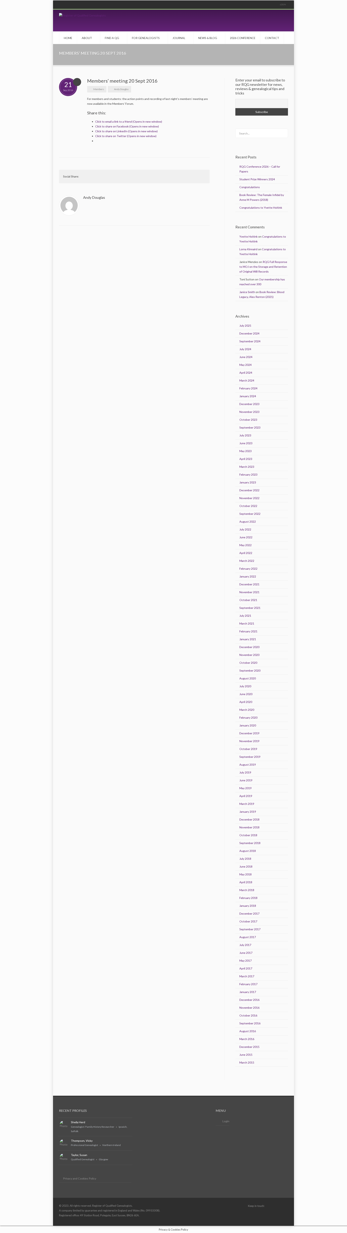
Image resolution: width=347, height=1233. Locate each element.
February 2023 (248, 474)
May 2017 (245, 960)
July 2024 (245, 349)
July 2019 (245, 772)
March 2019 (246, 803)
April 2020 (245, 702)
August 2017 (247, 937)
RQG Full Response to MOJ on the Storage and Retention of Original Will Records (263, 266)
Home (68, 38)
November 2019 (249, 741)
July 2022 (245, 529)
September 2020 (249, 670)
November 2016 (249, 1007)
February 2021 (248, 631)
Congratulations (249, 187)
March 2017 (246, 976)
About (87, 38)
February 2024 (248, 388)
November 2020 (249, 655)
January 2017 (247, 992)
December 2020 (249, 647)
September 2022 (249, 513)
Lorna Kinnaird (248, 249)
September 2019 (249, 756)
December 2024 (249, 333)
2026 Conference (242, 38)
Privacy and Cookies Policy (79, 1178)
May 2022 (245, 545)
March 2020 (246, 709)
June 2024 (245, 357)
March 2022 (246, 560)
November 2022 (249, 498)
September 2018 (249, 843)
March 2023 (246, 466)
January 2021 (247, 639)
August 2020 (247, 678)
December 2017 (249, 913)
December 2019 (249, 733)
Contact (272, 38)
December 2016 (249, 999)
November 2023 (249, 411)
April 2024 (245, 372)
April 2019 (245, 796)
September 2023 (249, 427)
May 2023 (245, 451)
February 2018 (248, 898)
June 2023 (245, 443)
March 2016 (246, 1039)
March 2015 (246, 1062)
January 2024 (247, 396)
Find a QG (112, 38)
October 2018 (248, 835)
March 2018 (246, 890)
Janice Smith (247, 292)
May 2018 (245, 874)
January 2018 (247, 905)
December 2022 (249, 490)
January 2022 (247, 576)
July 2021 (245, 615)
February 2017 (248, 984)
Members (98, 89)
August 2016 (247, 1031)
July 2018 (245, 858)
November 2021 (249, 592)
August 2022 (247, 521)
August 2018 (247, 850)
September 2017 (249, 929)
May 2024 (245, 364)
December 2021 (249, 584)
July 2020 (245, 686)
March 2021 (246, 623)
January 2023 (247, 482)
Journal (178, 38)
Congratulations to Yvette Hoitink (260, 207)
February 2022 (248, 568)
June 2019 (245, 780)
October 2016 (248, 1015)
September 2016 (249, 1023)
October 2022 (248, 506)
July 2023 (245, 435)
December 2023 (249, 404)
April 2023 (245, 459)
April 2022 (245, 553)
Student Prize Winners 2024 (257, 179)
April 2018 (245, 882)
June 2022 (245, 537)
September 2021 (249, 607)
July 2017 (245, 945)
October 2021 (248, 600)
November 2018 (249, 827)
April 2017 (245, 968)
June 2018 (245, 866)
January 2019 (247, 811)
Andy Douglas (121, 89)
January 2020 (247, 725)
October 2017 (248, 921)
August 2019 (247, 764)
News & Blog (207, 38)
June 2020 (245, 694)
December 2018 (249, 819)
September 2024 (249, 341)
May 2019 (245, 788)
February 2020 (248, 717)
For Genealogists (146, 38)
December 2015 (249, 1046)
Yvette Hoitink (248, 236)
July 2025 (245, 325)
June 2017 (245, 952)
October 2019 (248, 749)
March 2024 (246, 380)
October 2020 (248, 662)
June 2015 (245, 1054)
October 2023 (248, 419)
